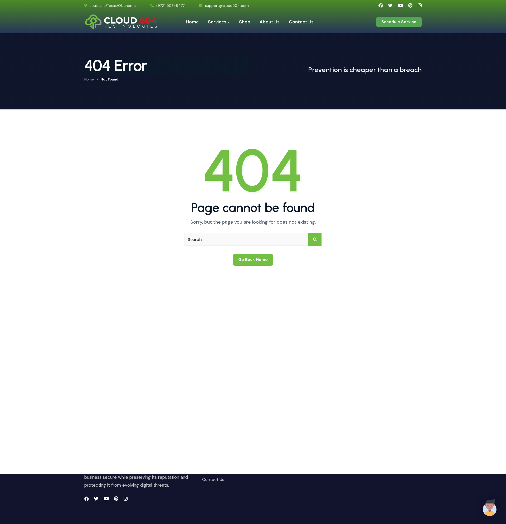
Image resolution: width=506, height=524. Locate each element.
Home (89, 79)
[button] (489, 507)
